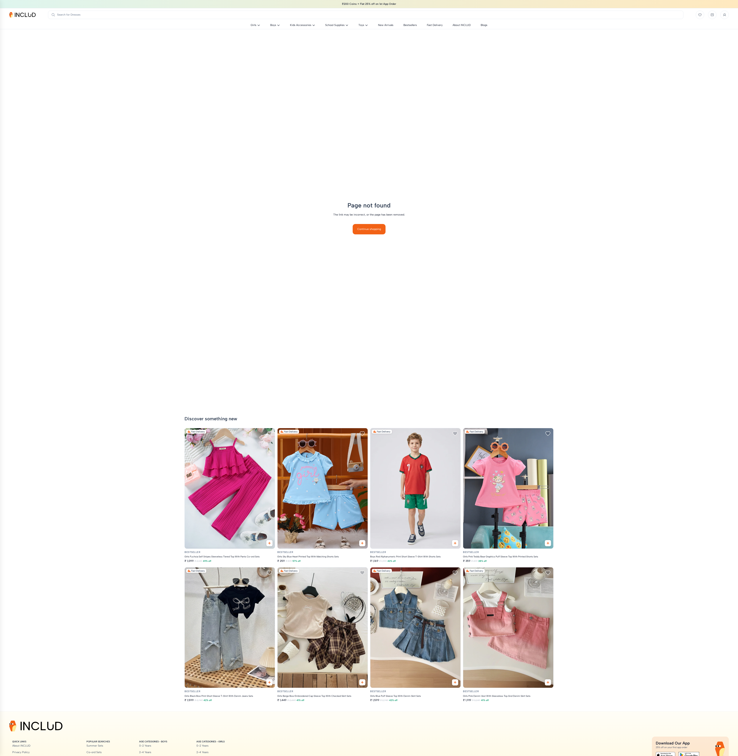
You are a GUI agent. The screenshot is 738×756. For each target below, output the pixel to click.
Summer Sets (94, 745)
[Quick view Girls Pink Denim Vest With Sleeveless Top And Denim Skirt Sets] (548, 682)
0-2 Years (145, 745)
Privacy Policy (21, 752)
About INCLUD (21, 745)
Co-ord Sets (94, 752)
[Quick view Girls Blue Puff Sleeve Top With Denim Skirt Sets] (455, 682)
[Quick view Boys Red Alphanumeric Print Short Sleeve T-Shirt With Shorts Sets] (455, 543)
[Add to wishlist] (269, 433)
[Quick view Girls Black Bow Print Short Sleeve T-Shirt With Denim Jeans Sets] (269, 682)
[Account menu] (724, 15)
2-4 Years (145, 752)
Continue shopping (369, 229)
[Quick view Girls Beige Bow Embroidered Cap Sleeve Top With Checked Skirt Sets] (362, 682)
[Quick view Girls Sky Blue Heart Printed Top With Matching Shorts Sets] (362, 543)
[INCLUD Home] (22, 14)
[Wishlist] (700, 15)
